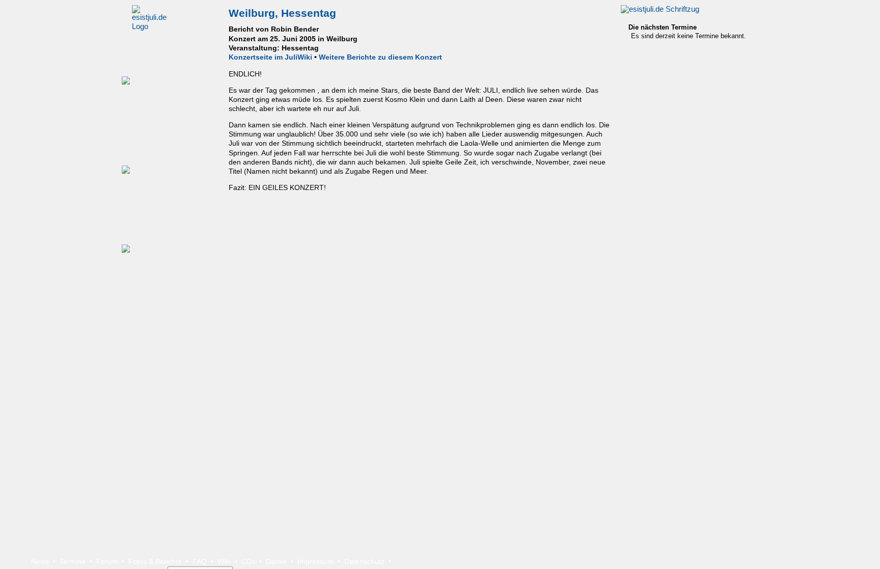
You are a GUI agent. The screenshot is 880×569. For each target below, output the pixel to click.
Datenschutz (364, 561)
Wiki (224, 561)
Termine (73, 561)
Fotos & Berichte (155, 561)
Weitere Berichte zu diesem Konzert (380, 57)
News (40, 561)
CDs (248, 561)
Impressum (315, 561)
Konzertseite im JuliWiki (270, 57)
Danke (276, 561)
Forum (107, 561)
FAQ (200, 561)
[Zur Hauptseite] (660, 9)
